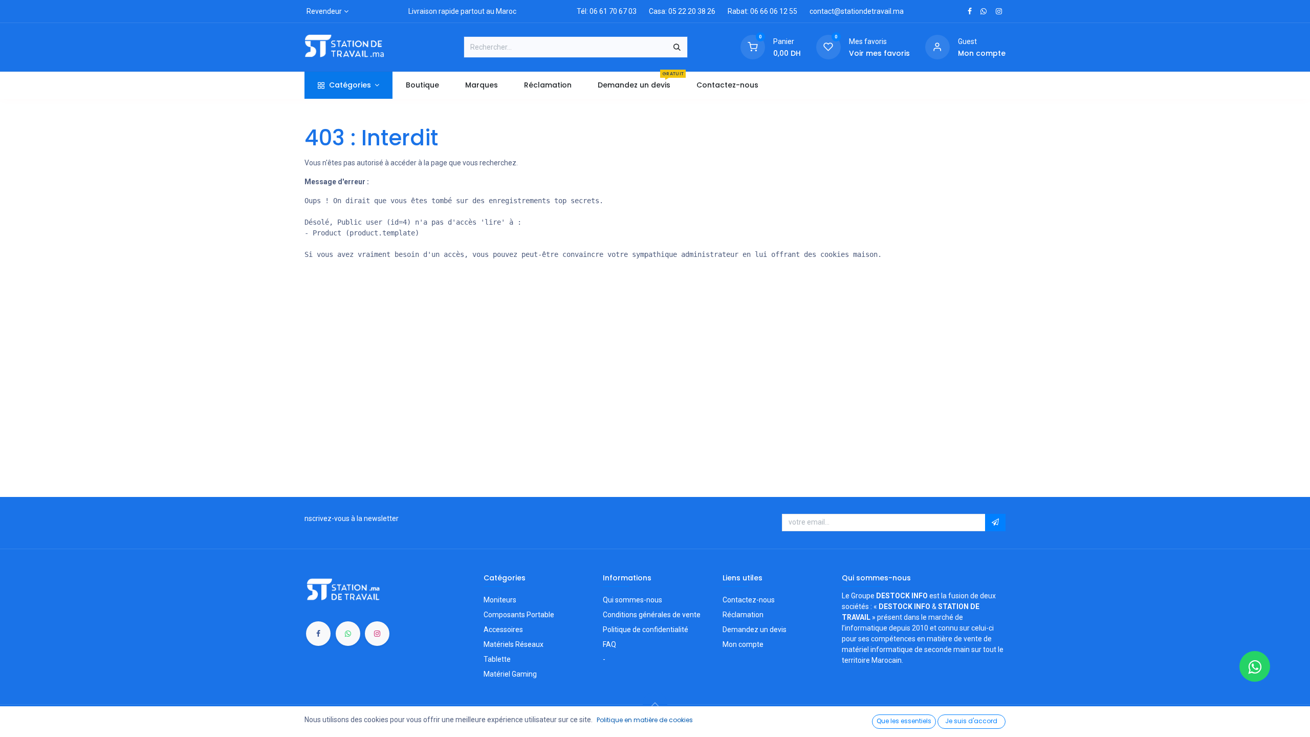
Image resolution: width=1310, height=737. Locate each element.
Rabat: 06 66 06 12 (758, 11)
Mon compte (743, 644)
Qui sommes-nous (632, 600)
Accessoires (503, 629)
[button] (995, 522)
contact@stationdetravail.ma (857, 11)
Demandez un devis (755, 629)
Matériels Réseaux (513, 644)
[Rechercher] (677, 47)
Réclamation (743, 615)
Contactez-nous (749, 600)
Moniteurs (500, 600)
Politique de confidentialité (645, 629)
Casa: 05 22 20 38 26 (682, 11)
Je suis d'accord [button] (971, 721)
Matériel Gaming (510, 674)
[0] (752, 46)
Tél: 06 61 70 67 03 (607, 11)
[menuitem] (422, 85)
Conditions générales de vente (652, 615)
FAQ (609, 644)
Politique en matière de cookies (645, 720)
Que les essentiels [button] (904, 721)
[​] (970, 11)
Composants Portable (519, 615)
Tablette (497, 659)
